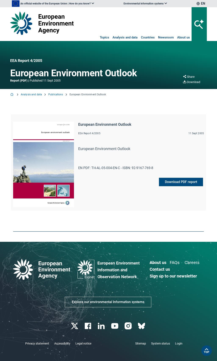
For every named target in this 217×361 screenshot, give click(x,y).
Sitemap (140, 343)
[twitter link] (75, 326)
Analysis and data (125, 37)
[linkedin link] (101, 326)
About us (183, 37)
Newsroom (166, 37)
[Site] (42, 23)
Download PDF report (181, 182)
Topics (104, 37)
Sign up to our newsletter (173, 276)
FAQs (174, 262)
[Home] (12, 95)
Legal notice (83, 343)
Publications (55, 94)
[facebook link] (88, 326)
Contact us (160, 269)
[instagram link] (128, 326)
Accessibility (62, 343)
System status (160, 343)
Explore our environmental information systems (108, 302)
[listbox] (53, 3)
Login (178, 343)
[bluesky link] (141, 326)
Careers (192, 262)
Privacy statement (37, 343)
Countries (148, 37)
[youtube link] (115, 326)
